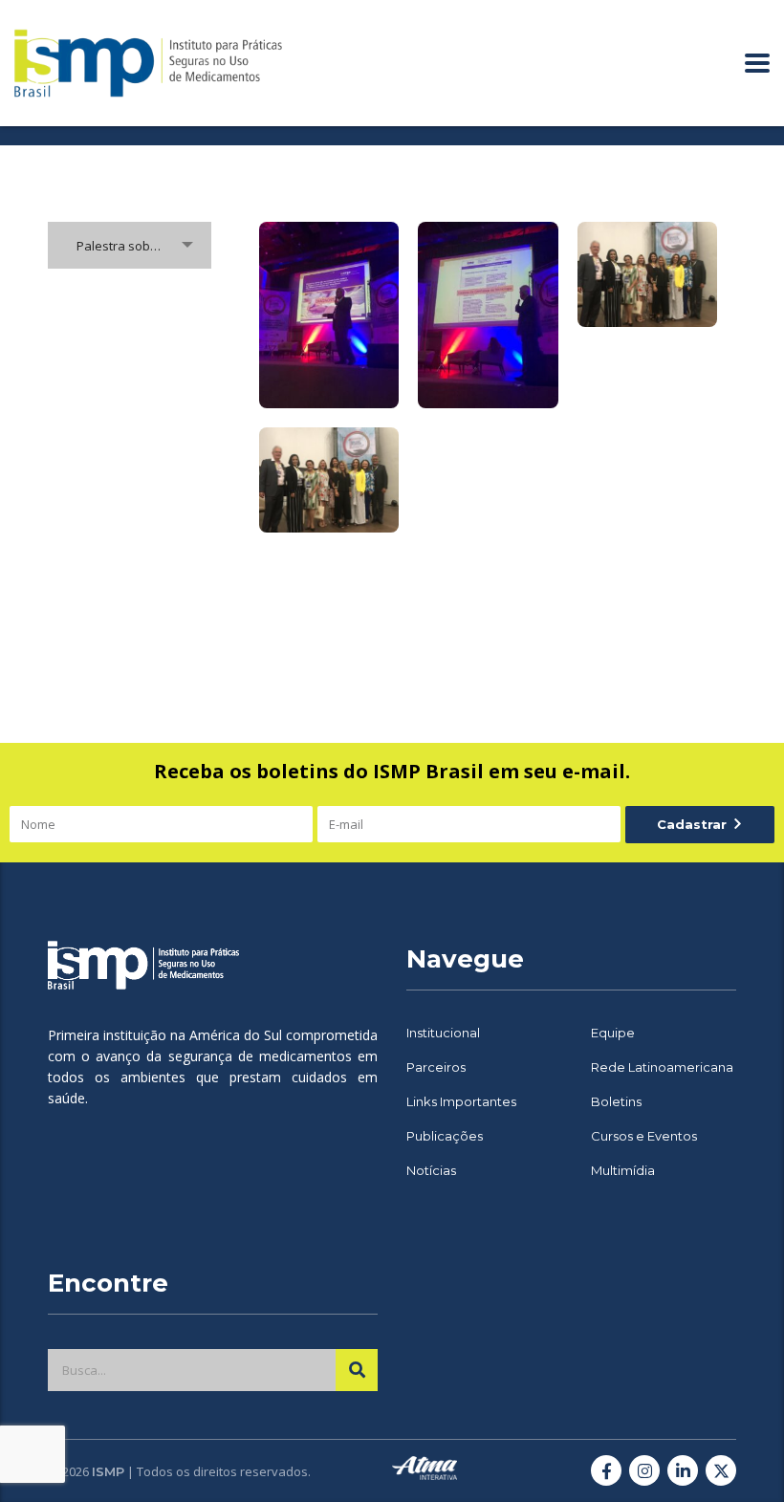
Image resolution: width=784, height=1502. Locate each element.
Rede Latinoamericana (662, 1067)
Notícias (431, 1170)
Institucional (443, 1032)
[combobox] (129, 245)
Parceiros (436, 1067)
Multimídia (623, 1170)
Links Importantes (461, 1101)
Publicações (444, 1135)
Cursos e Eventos (644, 1135)
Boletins (616, 1101)
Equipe (613, 1032)
